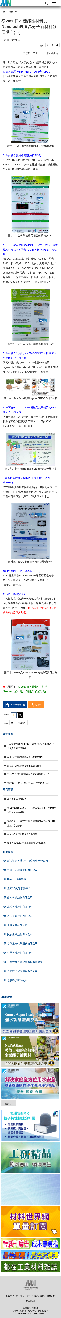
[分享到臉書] (14, 715)
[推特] (20, 715)
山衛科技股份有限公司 (19, 897)
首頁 (3, 11)
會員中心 (20, 1295)
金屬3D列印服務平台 (18, 888)
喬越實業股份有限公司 (19, 916)
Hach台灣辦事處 (16, 879)
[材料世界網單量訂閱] (30, 1221)
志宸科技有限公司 (17, 980)
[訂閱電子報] (30, 1189)
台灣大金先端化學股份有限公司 (24, 962)
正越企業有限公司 (17, 925)
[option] (30, 1126)
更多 (7, 1103)
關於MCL (10, 1295)
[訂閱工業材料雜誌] (30, 1266)
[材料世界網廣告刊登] (30, 1243)
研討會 (29, 1295)
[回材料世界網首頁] (5, 3)
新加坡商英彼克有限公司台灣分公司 (27, 860)
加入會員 (38, 704)
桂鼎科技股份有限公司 (19, 952)
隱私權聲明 (39, 1295)
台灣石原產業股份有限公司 (22, 870)
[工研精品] (30, 1157)
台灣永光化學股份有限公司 (22, 943)
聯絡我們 (21, 722)
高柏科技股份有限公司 (19, 906)
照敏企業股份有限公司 (19, 934)
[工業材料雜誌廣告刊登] (30, 1255)
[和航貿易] (30, 1125)
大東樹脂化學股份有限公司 (22, 971)
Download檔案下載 (17, 704)
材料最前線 (13, 11)
